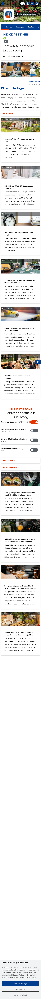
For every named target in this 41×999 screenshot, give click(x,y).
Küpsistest (20, 989)
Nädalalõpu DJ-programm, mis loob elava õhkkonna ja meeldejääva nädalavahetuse (19, 541)
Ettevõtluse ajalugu (18, 27)
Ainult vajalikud (20, 995)
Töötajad (31, 27)
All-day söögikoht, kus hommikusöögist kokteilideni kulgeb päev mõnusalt (20, 495)
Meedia (5, 27)
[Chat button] (27, 3)
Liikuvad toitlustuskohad (15, 440)
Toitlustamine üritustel (15, 450)
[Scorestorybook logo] (3, 3)
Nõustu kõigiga (20, 983)
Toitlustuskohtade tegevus (14, 430)
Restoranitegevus (15, 422)
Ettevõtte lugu (12, 88)
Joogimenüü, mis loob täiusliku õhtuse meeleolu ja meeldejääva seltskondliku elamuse (20, 588)
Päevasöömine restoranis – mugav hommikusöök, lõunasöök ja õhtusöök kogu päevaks (19, 635)
